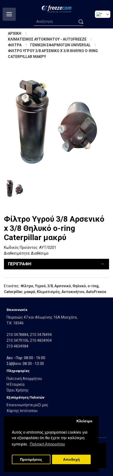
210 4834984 (17, 346)
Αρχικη (14, 33)
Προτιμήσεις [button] (31, 460)
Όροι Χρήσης (18, 390)
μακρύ (29, 292)
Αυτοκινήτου (72, 292)
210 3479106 (17, 340)
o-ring (93, 286)
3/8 (50, 286)
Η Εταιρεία (15, 384)
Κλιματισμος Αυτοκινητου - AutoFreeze (47, 39)
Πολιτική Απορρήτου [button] (47, 444)
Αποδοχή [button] (71, 460)
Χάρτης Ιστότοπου (22, 411)
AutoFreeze (96, 292)
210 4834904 (41, 340)
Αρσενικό (62, 286)
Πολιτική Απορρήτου (24, 378)
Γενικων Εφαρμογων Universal (60, 45)
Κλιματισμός (48, 292)
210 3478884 (17, 335)
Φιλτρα (15, 45)
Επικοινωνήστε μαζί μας (27, 405)
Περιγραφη (19, 263)
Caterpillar (13, 292)
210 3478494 (41, 335)
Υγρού (40, 286)
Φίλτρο (26, 286)
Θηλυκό (79, 286)
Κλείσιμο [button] (84, 421)
